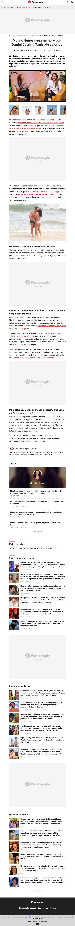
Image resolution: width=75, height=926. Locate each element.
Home (10, 35)
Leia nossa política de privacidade (37, 921)
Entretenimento (24, 548)
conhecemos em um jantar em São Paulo (35, 194)
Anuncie (53, 908)
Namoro (49, 548)
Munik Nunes (35, 35)
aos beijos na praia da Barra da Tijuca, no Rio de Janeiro (41, 122)
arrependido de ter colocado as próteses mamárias (33, 358)
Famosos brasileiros (37, 548)
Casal (55, 548)
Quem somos (43, 908)
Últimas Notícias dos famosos (22, 35)
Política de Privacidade (27, 908)
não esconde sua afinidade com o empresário (45, 191)
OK (37, 924)
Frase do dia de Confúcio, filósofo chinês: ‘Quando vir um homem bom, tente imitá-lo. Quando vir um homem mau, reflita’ (43, 856)
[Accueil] (35, 1)
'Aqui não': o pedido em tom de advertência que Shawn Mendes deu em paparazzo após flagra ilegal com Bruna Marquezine (42, 740)
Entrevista (13, 548)
